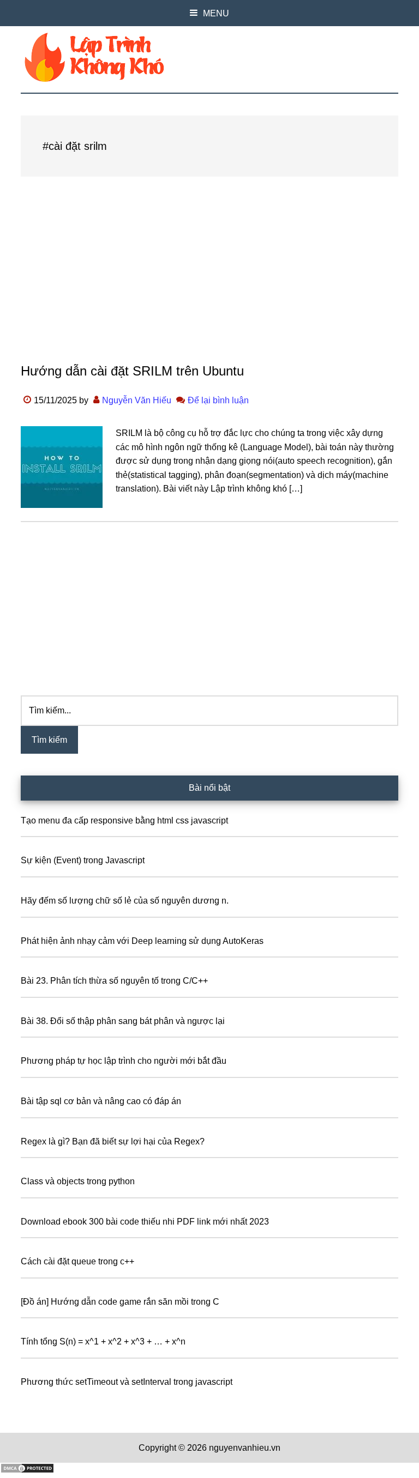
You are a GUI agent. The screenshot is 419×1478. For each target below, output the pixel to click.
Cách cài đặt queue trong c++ (77, 1261)
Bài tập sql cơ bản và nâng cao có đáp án (101, 1101)
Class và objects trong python (78, 1181)
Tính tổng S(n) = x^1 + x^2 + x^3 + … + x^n (103, 1341)
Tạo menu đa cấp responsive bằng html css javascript (124, 820)
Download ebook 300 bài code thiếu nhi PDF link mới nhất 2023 (145, 1221)
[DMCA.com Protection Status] (27, 1470)
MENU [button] (216, 13)
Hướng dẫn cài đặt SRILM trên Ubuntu (132, 371)
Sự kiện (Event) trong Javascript (83, 860)
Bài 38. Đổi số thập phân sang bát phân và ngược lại (123, 1021)
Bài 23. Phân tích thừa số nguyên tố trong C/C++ (114, 980)
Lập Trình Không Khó (209, 57)
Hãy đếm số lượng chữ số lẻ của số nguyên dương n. (125, 900)
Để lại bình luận (218, 400)
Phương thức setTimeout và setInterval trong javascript (126, 1381)
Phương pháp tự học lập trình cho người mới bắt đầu (123, 1060)
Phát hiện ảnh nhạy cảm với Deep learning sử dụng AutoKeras (142, 941)
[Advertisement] (209, 280)
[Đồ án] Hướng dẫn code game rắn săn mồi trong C (120, 1301)
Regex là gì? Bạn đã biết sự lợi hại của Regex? (113, 1141)
